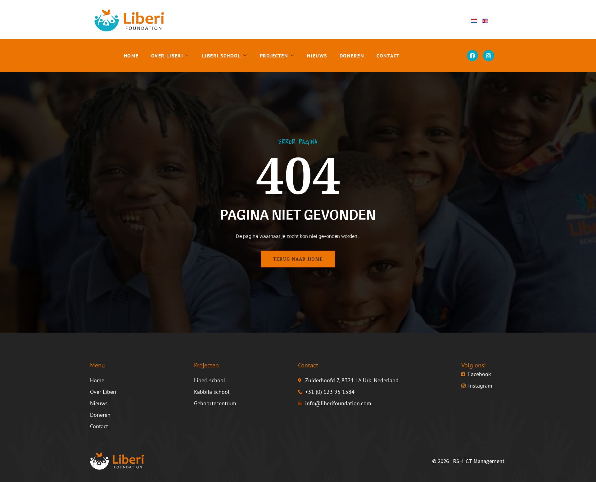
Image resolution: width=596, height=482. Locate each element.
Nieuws (317, 55)
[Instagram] (488, 55)
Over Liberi (167, 55)
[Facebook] (472, 55)
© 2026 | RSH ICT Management (468, 461)
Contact (388, 55)
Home (131, 55)
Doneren (352, 55)
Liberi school (221, 55)
